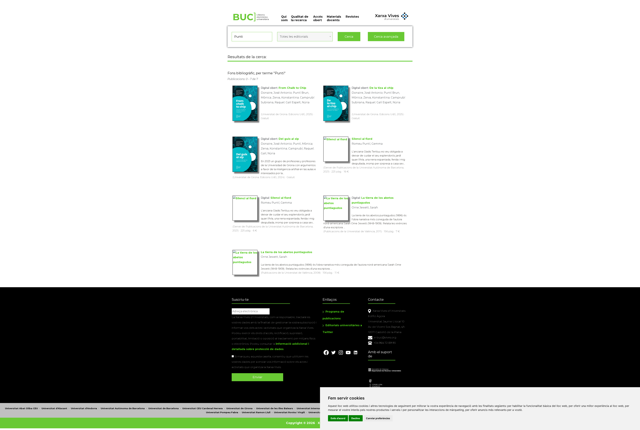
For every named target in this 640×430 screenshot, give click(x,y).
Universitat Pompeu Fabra (222, 412)
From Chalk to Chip (292, 87)
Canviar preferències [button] (378, 418)
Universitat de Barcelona (163, 408)
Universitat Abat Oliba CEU (21, 408)
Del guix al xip (289, 138)
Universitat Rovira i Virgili (289, 412)
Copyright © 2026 (300, 423)
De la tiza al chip (381, 87)
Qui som (284, 18)
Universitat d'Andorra (84, 408)
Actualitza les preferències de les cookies (31, 2)
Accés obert (318, 18)
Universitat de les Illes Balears (274, 408)
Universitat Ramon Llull (256, 412)
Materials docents (334, 18)
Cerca (349, 36)
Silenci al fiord (362, 138)
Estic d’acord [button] (338, 418)
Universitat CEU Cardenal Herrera (202, 408)
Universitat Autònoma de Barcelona (123, 408)
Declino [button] (355, 418)
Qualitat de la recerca (299, 18)
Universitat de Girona (239, 408)
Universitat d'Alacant (54, 408)
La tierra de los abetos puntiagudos (286, 252)
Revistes (352, 16)
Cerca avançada (386, 36)
